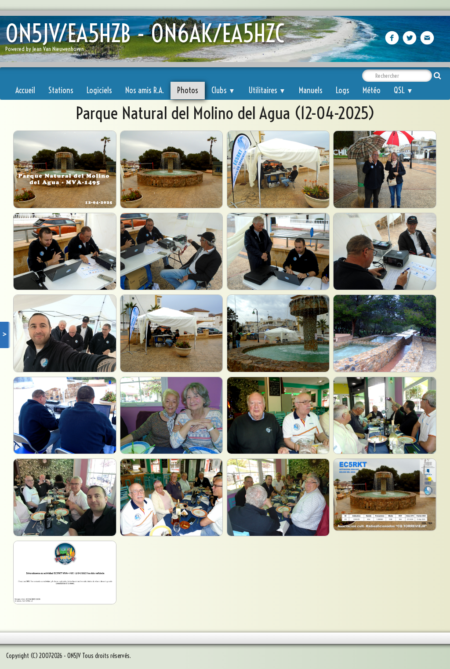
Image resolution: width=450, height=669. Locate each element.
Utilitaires (267, 90)
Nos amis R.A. (144, 90)
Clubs (223, 90)
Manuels (311, 90)
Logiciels (99, 90)
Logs (342, 90)
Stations (60, 90)
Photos (187, 90)
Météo (372, 90)
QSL (403, 90)
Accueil (25, 90)
